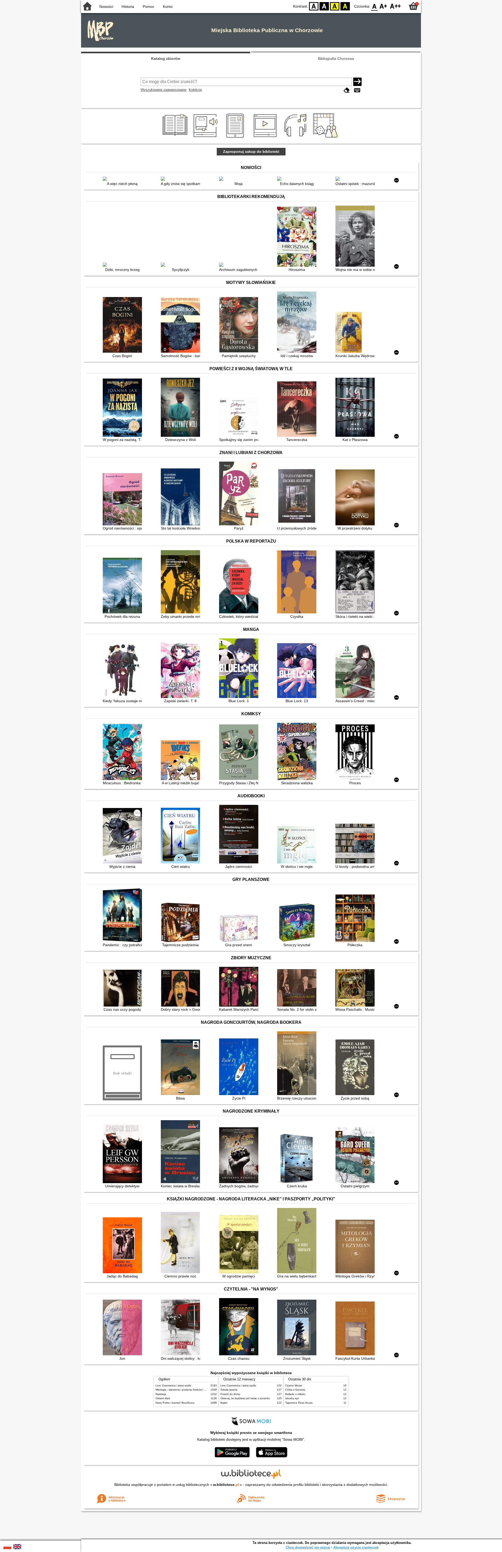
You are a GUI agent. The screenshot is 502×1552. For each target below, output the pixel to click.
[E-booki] (236, 138)
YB (335, 6)
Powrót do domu (230, 1394)
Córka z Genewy (295, 1389)
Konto (168, 6)
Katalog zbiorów (165, 58)
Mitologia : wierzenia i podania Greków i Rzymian (185, 1389)
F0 (374, 6)
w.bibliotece (226, 1485)
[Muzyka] (296, 138)
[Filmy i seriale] (266, 138)
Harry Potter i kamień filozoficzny (175, 1402)
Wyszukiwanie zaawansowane (163, 90)
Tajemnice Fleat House (299, 1402)
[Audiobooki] (206, 138)
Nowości (106, 6)
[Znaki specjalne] (357, 90)
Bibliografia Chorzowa (336, 58)
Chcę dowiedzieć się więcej (308, 1547)
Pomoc (148, 6)
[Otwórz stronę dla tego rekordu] (124, 179)
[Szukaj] (357, 82)
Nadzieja (161, 1394)
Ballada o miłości (295, 1394)
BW (324, 6)
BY (345, 6)
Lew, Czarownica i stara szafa (173, 1385)
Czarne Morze (293, 1385)
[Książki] (176, 138)
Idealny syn (292, 1398)
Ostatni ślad (163, 1398)
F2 (395, 6)
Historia (128, 6)
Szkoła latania (228, 1389)
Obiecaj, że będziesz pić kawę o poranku (245, 1398)
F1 (383, 6)
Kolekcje (195, 90)
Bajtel (223, 1402)
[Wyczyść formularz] (347, 90)
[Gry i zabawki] (326, 138)
